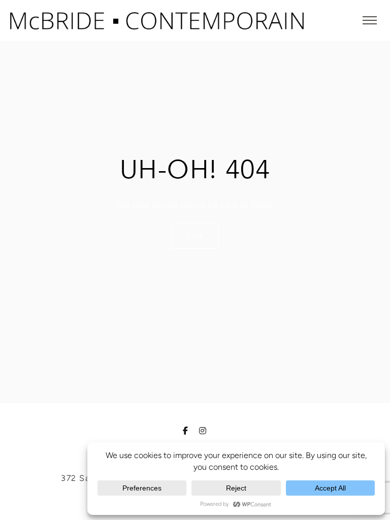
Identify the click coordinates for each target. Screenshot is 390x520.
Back (195, 236)
